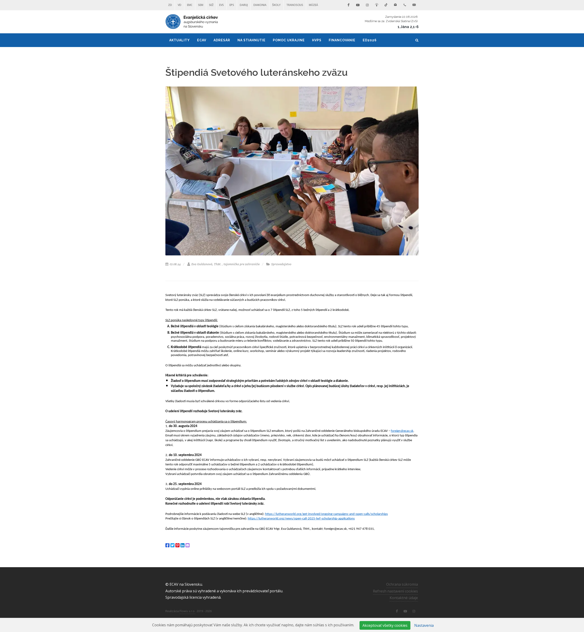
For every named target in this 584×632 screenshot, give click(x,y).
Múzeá (313, 5)
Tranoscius (294, 5)
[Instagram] (367, 5)
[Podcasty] (376, 5)
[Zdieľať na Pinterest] (177, 545)
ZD (170, 5)
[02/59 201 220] (404, 5)
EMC (189, 5)
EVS (221, 5)
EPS (231, 5)
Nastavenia (424, 625)
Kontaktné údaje (404, 597)
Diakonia (259, 5)
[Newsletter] (395, 5)
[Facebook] (348, 5)
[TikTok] (386, 5)
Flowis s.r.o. (187, 611)
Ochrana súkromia (402, 584)
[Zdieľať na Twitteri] (172, 545)
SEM (200, 5)
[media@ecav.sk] (414, 5)
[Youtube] (357, 5)
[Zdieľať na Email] (187, 545)
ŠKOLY (276, 5)
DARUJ (244, 5)
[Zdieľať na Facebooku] (167, 545)
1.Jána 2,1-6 (408, 27)
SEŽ (211, 5)
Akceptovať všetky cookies (384, 625)
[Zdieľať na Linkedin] (182, 545)
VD (179, 5)
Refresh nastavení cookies (395, 591)
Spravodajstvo (281, 264)
